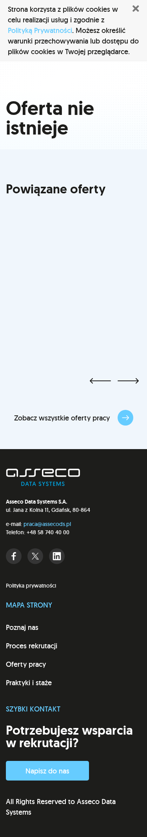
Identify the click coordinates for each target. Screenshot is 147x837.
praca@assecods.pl (47, 524)
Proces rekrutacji (31, 645)
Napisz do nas (47, 770)
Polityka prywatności (31, 585)
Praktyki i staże (29, 682)
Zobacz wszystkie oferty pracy (63, 417)
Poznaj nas (22, 627)
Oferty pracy (26, 664)
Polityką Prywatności (40, 30)
